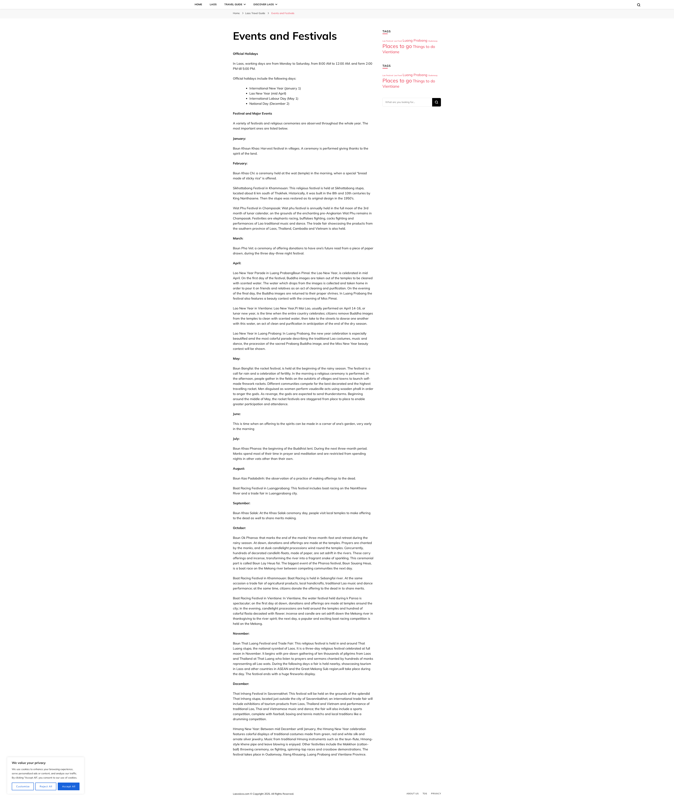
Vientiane (390, 51)
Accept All (68, 786)
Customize (23, 786)
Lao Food (398, 41)
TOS (425, 793)
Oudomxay (433, 41)
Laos (213, 4)
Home (198, 4)
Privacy (436, 793)
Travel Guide (233, 4)
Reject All (46, 786)
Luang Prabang (415, 40)
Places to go (397, 46)
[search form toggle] (638, 5)
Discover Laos (263, 4)
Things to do (424, 46)
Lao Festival (387, 41)
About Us (413, 793)
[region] (45, 775)
